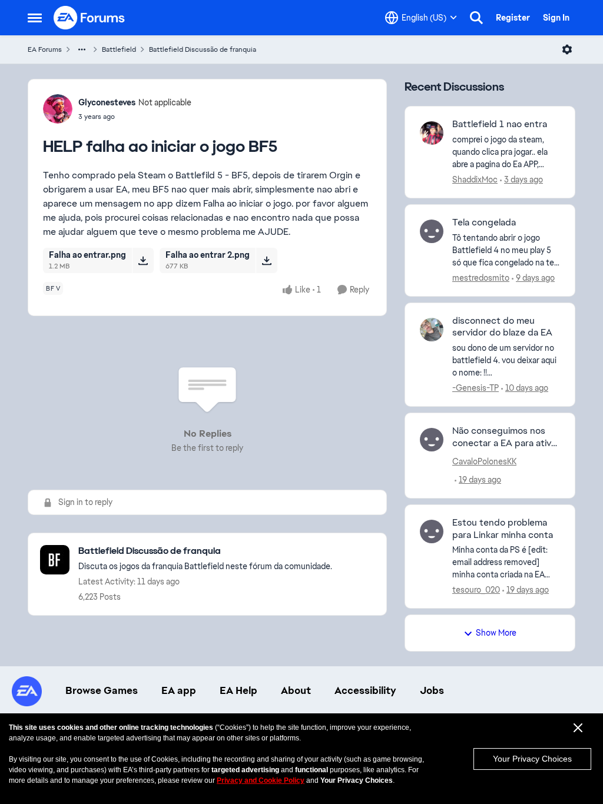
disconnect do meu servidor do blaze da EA (502, 327)
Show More (496, 632)
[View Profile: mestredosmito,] (431, 231)
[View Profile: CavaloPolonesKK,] (431, 439)
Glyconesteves (106, 102)
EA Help (238, 690)
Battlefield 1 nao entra (499, 124)
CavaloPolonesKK (484, 461)
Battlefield (119, 49)
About (296, 690)
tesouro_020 (476, 589)
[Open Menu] (567, 49)
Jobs (432, 690)
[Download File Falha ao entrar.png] (143, 260)
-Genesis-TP (475, 388)
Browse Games (101, 690)
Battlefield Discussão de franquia (202, 49)
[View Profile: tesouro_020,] (431, 531)
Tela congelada (484, 222)
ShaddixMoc (475, 179)
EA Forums (45, 49)
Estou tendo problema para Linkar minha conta (502, 529)
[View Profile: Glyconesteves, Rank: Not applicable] (57, 109)
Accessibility (365, 690)
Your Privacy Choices (532, 758)
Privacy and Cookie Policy (260, 780)
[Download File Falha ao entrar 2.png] (266, 260)
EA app (178, 690)
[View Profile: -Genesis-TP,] (431, 329)
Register (513, 17)
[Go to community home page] (89, 17)
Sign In (556, 17)
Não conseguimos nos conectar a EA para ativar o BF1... (505, 437)
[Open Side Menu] (35, 17)
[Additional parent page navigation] (82, 49)
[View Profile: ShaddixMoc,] (431, 133)
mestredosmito (480, 278)
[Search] (476, 18)
